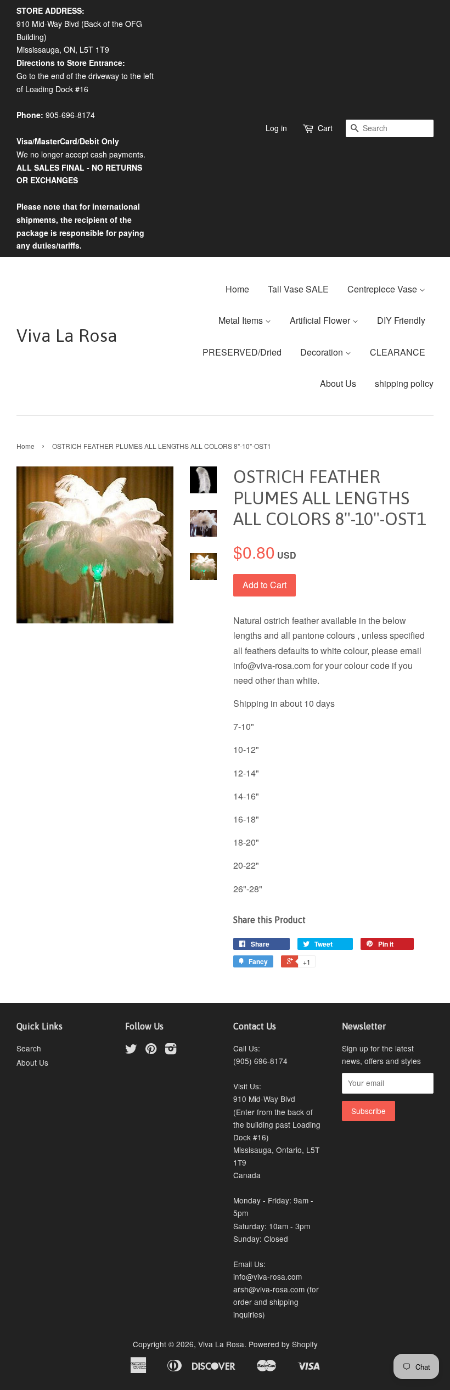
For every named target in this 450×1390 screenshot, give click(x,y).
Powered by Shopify (283, 1343)
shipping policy (404, 383)
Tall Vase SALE (298, 289)
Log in (276, 127)
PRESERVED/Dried (242, 352)
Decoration (322, 352)
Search (28, 1048)
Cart (325, 127)
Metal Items (241, 320)
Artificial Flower (321, 320)
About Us (338, 383)
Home (237, 289)
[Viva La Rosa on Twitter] (131, 1050)
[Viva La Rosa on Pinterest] (151, 1050)
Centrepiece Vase (383, 289)
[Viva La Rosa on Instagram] (171, 1050)
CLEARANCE (397, 352)
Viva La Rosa (66, 335)
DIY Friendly (401, 320)
